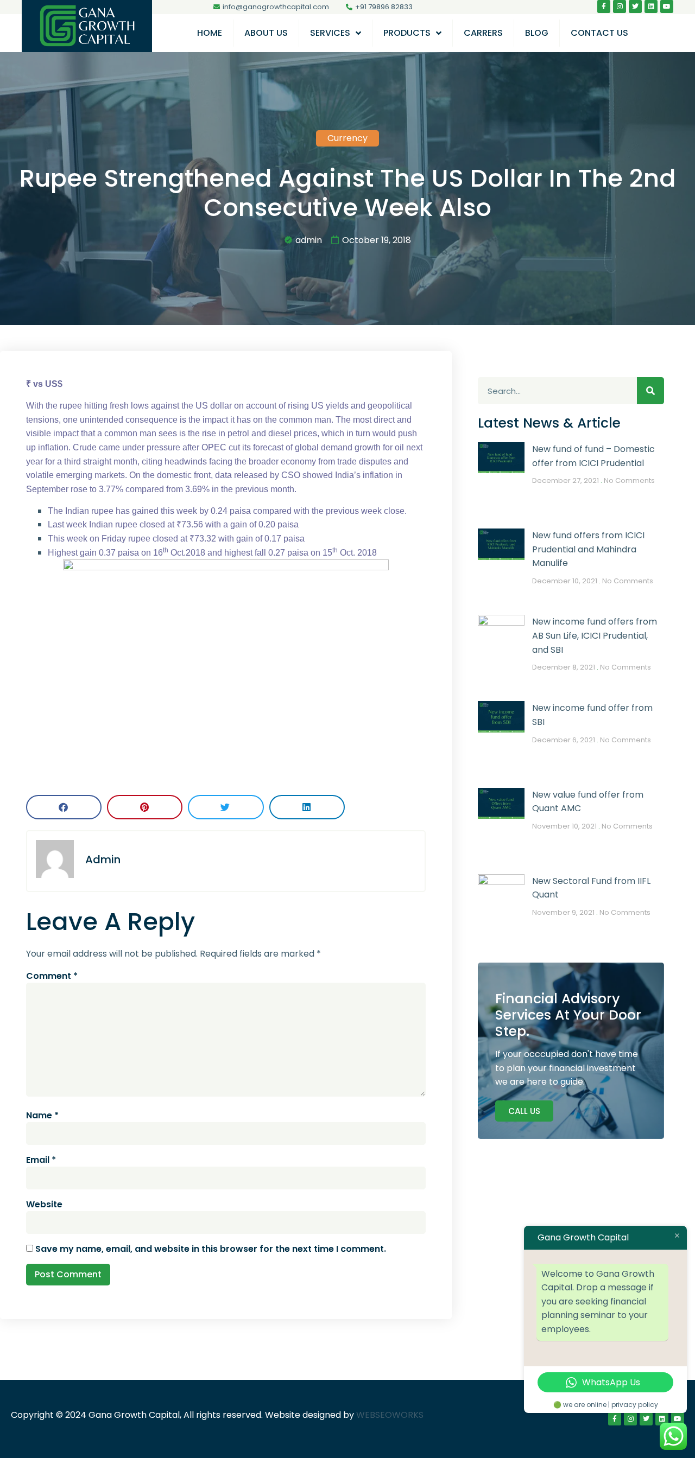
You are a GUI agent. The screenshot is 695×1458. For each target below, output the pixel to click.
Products (407, 33)
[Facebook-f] (603, 6)
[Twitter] (635, 6)
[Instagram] (619, 6)
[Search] (650, 390)
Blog (536, 33)
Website (44, 1204)
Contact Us (599, 33)
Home (209, 33)
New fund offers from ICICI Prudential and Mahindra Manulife (588, 549)
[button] (64, 807)
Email (41, 1160)
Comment (52, 976)
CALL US (524, 1111)
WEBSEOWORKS (390, 1415)
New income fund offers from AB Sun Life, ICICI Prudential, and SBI (594, 635)
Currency (347, 138)
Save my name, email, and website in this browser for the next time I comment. (210, 1249)
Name (42, 1115)
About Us (266, 33)
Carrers (483, 33)
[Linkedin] (651, 6)
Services (330, 33)
